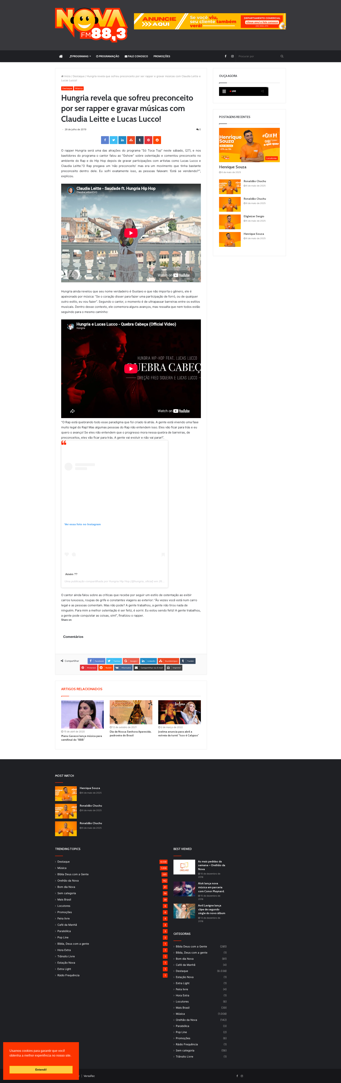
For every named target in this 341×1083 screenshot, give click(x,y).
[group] (210, 21)
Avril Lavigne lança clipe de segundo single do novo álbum (211, 909)
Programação (108, 56)
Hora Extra (64, 950)
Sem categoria (66, 893)
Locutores (63, 905)
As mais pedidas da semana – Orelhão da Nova (211, 865)
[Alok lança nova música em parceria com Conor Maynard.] (184, 889)
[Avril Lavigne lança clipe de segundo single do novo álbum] (184, 911)
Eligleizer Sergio (254, 216)
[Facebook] (225, 56)
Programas (80, 56)
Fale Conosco (137, 56)
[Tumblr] (140, 140)
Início (67, 76)
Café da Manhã (67, 924)
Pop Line (62, 937)
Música (78, 88)
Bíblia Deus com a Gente (73, 874)
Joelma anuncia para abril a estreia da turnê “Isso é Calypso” (178, 733)
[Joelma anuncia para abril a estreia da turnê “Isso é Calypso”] (179, 712)
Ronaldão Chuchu (255, 181)
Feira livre (63, 918)
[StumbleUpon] (131, 140)
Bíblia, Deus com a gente (73, 943)
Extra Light (64, 969)
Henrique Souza (232, 167)
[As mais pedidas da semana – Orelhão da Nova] (184, 867)
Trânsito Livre (66, 956)
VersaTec (89, 1075)
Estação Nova (66, 962)
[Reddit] (157, 140)
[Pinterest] (148, 140)
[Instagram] (232, 56)
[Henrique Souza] (230, 239)
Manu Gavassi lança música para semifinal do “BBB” (81, 737)
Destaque (79, 76)
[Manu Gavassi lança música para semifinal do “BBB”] (82, 714)
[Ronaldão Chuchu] (230, 186)
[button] (10, 1060)
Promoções (162, 56)
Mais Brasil (64, 899)
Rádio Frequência (68, 975)
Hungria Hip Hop (119, 581)
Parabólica (64, 931)
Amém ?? (71, 574)
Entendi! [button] (41, 1069)
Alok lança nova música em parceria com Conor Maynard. (211, 887)
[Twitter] (114, 140)
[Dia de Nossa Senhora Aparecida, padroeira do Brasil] (131, 712)
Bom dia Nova (66, 886)
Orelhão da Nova (68, 880)
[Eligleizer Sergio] (230, 221)
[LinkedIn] (122, 140)
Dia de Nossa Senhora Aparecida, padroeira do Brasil (130, 733)
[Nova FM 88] (91, 25)
